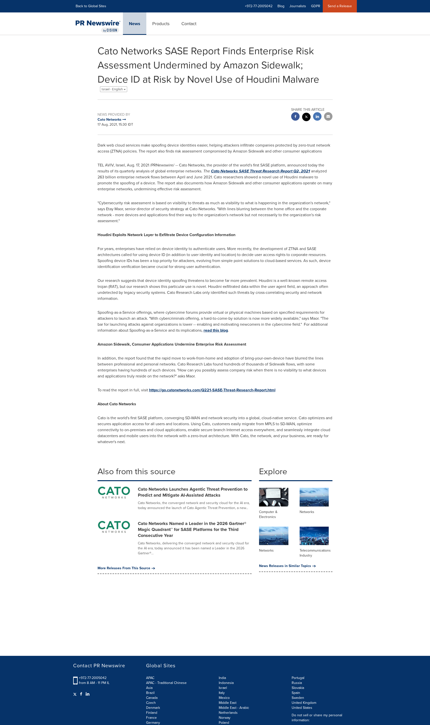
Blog (280, 6)
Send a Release (340, 6)
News (134, 23)
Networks (307, 512)
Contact (188, 23)
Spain (296, 692)
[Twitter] (75, 694)
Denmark (153, 707)
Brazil (150, 692)
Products (160, 23)
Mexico (224, 697)
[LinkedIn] (87, 694)
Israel (223, 687)
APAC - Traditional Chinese (166, 682)
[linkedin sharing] (317, 117)
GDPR (315, 6)
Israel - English (113, 89)
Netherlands (228, 712)
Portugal (298, 677)
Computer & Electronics (268, 514)
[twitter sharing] (306, 117)
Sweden (298, 697)
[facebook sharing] (295, 117)
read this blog (216, 330)
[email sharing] (328, 117)
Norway (224, 717)
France (151, 717)
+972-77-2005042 (93, 677)
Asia (149, 687)
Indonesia (226, 682)
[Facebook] (81, 694)
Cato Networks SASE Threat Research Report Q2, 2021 (260, 171)
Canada (152, 697)
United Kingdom (304, 702)
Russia (297, 682)
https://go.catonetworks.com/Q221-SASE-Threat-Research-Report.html (212, 390)
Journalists (297, 6)
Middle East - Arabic (234, 707)
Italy (222, 692)
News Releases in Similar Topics (285, 566)
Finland (151, 712)
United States (302, 707)
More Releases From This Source (124, 568)
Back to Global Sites (91, 6)
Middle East (227, 702)
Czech (151, 702)
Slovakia (298, 687)
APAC (150, 677)
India (222, 677)
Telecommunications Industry (315, 553)
